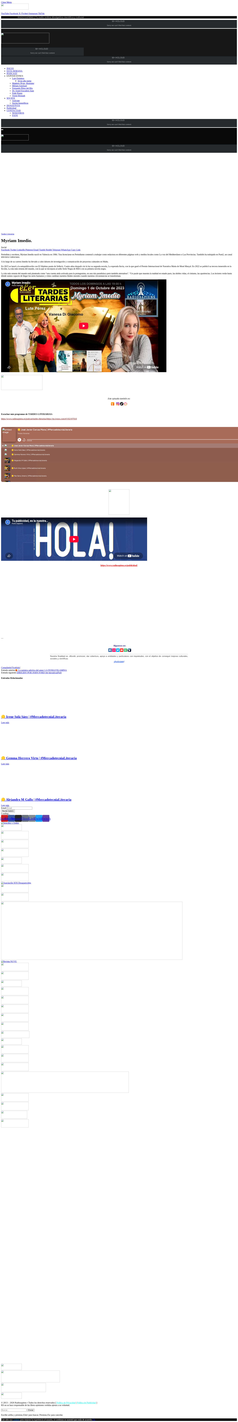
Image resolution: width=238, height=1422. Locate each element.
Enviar (30, 1410)
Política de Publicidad (86, 1403)
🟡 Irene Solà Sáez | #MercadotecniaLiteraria (33, 716)
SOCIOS (11, 98)
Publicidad (11, 108)
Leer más (5, 722)
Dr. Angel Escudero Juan (23, 91)
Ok (93, 1419)
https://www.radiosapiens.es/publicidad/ (119, 565)
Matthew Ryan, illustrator (23, 83)
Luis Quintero (18, 78)
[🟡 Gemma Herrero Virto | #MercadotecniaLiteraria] (27, 752)
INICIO (10, 68)
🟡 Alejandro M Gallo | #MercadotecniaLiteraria (36, 799)
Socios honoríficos (20, 103)
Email (3, 808)
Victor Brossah (18, 96)
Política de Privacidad (66, 1403)
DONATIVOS (13, 105)
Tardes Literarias (7, 234)
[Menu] (2, 129)
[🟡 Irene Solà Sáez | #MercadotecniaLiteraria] (27, 711)
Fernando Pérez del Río (22, 88)
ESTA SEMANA (15, 71)
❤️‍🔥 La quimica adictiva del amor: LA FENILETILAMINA (41, 670)
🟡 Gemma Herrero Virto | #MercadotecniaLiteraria (39, 758)
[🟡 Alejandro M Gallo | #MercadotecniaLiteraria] (27, 793)
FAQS (15, 115)
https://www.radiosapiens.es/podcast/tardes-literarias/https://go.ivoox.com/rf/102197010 (39, 419)
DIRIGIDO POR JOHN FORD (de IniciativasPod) (39, 673)
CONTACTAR (14, 110)
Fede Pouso (17, 93)
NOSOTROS (18, 113)
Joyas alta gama (24, 81)
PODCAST (12, 73)
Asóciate (16, 100)
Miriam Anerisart (19, 86)
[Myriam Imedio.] (83, 231)
